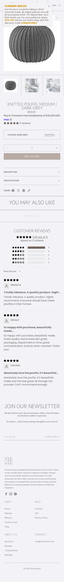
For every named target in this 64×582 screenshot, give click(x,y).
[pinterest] (23, 191)
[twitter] (18, 191)
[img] (11, 280)
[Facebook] (6, 494)
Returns (8, 518)
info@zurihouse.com (44, 541)
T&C (37, 513)
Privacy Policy (41, 518)
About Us (9, 541)
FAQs (7, 527)
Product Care (11, 522)
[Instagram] (10, 494)
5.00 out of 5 (40, 237)
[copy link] (28, 191)
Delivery (8, 513)
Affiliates (9, 555)
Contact (39, 509)
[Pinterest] (15, 494)
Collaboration (11, 550)
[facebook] (13, 191)
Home (7, 509)
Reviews (8, 546)
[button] (56, 5)
